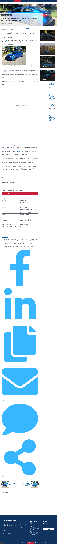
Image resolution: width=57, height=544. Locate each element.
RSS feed (44, 533)
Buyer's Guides (22, 526)
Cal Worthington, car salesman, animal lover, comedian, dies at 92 (28, 484)
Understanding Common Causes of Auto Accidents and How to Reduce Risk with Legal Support (52, 117)
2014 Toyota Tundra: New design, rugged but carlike (12, 484)
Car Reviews (17, 1)
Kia (6, 40)
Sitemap (48, 533)
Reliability (24, 1)
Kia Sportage (17, 151)
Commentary (34, 1)
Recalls (29, 1)
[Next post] (38, 484)
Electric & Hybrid (23, 524)
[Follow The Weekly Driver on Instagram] (45, 521)
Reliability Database (33, 521)
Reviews (21, 521)
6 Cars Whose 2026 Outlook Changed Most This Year (51, 85)
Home (2, 1)
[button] (55, 1)
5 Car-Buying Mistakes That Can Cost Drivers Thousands (52, 106)
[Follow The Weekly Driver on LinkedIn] (46, 521)
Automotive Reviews (6, 15)
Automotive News (8, 1)
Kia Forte (27, 28)
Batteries (31, 531)
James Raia (4, 23)
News (21, 523)
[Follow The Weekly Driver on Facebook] (43, 521)
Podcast (41, 1)
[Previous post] (1, 484)
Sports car (4, 32)
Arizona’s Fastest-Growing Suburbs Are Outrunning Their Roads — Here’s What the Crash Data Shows (52, 96)
